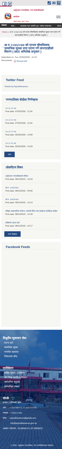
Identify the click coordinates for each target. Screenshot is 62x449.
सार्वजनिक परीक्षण (11, 386)
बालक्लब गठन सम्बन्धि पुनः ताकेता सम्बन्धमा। (34, 26)
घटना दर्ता (8, 342)
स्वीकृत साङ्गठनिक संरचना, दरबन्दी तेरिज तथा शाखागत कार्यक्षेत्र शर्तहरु (31, 211)
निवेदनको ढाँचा (10, 356)
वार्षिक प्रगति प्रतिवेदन (14, 373)
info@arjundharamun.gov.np (23, 423)
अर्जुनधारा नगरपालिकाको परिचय (16, 176)
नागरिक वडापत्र (11, 352)
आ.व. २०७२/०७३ (11, 187)
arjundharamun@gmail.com (23, 418)
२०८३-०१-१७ (10, 131)
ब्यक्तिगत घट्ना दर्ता (12, 222)
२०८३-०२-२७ (10, 108)
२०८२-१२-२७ (10, 143)
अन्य (9, 154)
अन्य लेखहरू (12, 234)
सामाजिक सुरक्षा (11, 347)
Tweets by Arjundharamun (16, 86)
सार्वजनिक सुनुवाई (12, 382)
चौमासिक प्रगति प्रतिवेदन (15, 377)
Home (4, 32)
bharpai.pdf (22, 61)
